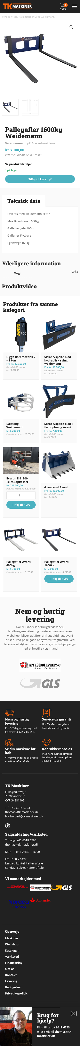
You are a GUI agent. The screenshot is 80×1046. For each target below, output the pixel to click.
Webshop (11, 944)
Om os (9, 969)
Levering (11, 981)
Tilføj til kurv (38, 179)
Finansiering (13, 963)
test (15, 16)
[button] (71, 27)
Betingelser (13, 987)
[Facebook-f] (7, 825)
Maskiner (11, 938)
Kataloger (12, 950)
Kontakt (11, 975)
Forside (6, 16)
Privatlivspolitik (16, 993)
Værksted (12, 956)
